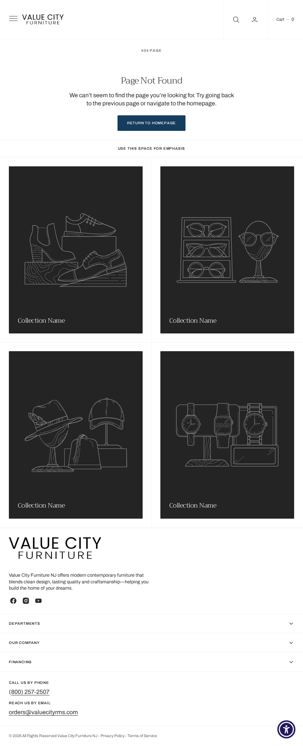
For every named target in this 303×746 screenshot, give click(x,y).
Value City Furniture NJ (77, 736)
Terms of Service (142, 736)
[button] (12, 19)
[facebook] (13, 600)
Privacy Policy (113, 736)
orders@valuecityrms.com (43, 712)
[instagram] (25, 600)
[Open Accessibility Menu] (286, 729)
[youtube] (38, 600)
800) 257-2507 (30, 692)
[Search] (235, 19)
